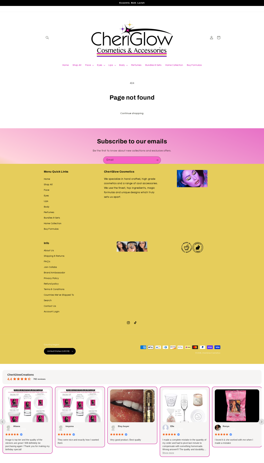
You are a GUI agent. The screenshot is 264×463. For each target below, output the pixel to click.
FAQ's (47, 261)
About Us (49, 250)
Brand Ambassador (54, 273)
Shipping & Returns (54, 256)
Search (48, 300)
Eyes (46, 196)
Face (47, 190)
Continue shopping (132, 113)
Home (47, 179)
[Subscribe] (157, 160)
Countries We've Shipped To (59, 295)
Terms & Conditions (54, 289)
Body (47, 207)
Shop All (48, 184)
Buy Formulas (51, 229)
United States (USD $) (58, 351)
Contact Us (50, 306)
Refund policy (51, 284)
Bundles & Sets (52, 218)
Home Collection (52, 223)
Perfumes (49, 212)
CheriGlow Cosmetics (211, 353)
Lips (46, 201)
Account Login (51, 311)
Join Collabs (50, 267)
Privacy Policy (51, 278)
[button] (47, 37)
